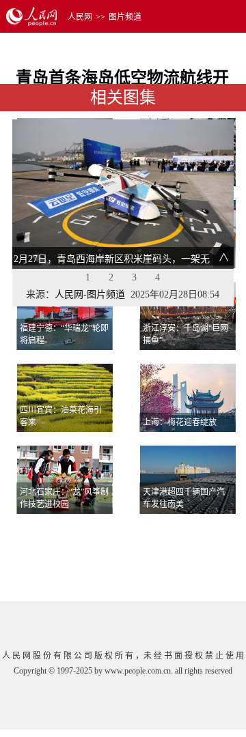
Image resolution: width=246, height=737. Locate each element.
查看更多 (197, 530)
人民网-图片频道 (90, 294)
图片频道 (125, 17)
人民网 (80, 17)
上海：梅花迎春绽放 (180, 422)
